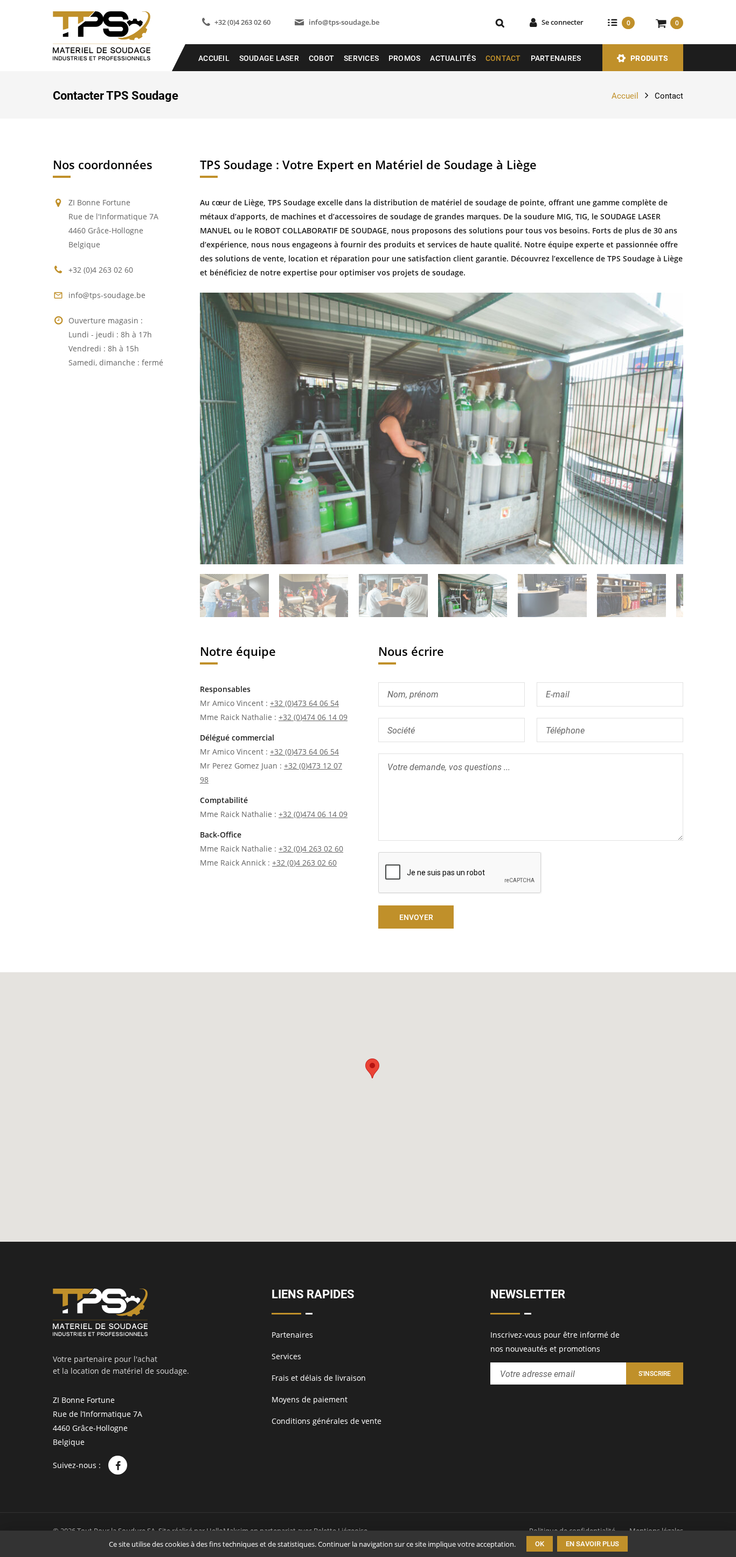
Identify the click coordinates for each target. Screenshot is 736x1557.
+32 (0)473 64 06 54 (304, 703)
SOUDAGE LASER (269, 58)
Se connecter (562, 22)
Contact (503, 58)
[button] (372, 1068)
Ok (539, 1544)
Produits (649, 58)
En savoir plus (592, 1544)
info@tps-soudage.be (344, 22)
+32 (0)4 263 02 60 (242, 22)
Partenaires (556, 58)
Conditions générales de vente (326, 1421)
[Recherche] (500, 22)
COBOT (321, 58)
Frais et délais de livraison (319, 1378)
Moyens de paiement (310, 1399)
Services (361, 58)
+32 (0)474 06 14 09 (313, 717)
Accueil (214, 58)
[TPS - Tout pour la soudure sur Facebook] (117, 1465)
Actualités (453, 58)
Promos (404, 58)
